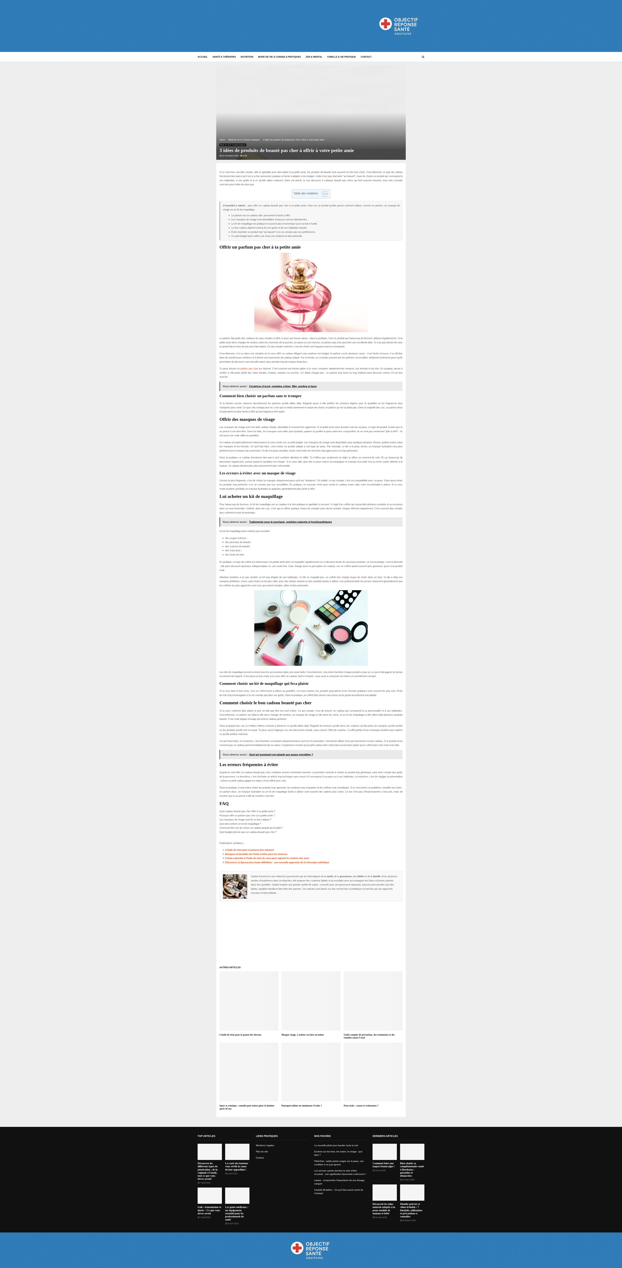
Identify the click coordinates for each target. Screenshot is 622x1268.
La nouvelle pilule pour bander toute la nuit (336, 1145)
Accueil (203, 56)
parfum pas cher (249, 368)
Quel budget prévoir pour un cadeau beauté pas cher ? (248, 832)
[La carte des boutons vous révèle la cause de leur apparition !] (237, 1152)
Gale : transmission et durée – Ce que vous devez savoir (209, 1210)
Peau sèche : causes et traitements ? (361, 1105)
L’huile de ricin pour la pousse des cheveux (249, 849)
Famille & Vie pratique (341, 56)
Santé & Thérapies (224, 56)
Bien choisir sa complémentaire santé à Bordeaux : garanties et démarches (412, 1169)
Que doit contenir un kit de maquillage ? (240, 823)
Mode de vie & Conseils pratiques (279, 56)
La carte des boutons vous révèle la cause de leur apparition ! (236, 1166)
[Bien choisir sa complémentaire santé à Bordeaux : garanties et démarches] (412, 1152)
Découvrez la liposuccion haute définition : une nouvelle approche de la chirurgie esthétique (277, 862)
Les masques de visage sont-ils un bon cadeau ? (245, 819)
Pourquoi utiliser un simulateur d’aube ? (302, 1105)
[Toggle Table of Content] (323, 194)
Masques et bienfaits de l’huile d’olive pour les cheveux (256, 854)
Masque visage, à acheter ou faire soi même (303, 1035)
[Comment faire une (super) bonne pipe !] (385, 1152)
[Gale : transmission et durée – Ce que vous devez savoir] (210, 1196)
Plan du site (262, 1151)
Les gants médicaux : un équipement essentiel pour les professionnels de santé (236, 1213)
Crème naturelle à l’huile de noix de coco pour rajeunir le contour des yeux (267, 858)
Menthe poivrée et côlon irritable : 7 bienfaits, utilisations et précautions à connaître (411, 1210)
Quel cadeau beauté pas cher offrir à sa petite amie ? (247, 811)
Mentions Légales (265, 1145)
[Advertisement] (257, 26)
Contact (366, 56)
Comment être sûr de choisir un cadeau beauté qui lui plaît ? (251, 827)
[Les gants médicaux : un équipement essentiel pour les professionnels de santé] (237, 1196)
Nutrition (247, 56)
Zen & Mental (314, 56)
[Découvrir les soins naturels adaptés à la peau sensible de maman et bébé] (385, 1192)
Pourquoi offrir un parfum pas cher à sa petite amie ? (247, 815)
